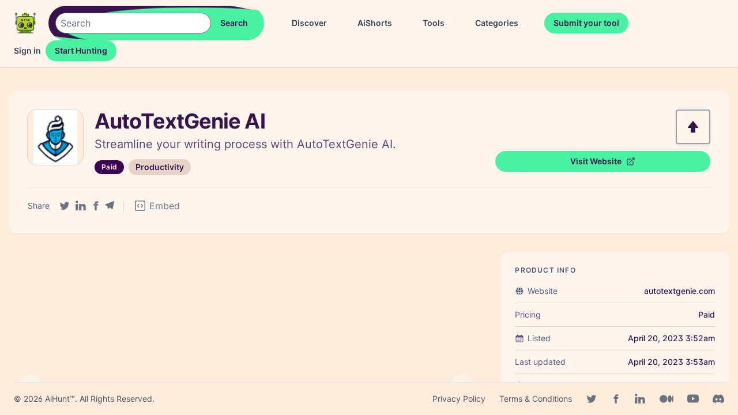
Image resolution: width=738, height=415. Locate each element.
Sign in (27, 50)
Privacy (458, 398)
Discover (309, 23)
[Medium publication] (666, 399)
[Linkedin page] (640, 399)
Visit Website (596, 161)
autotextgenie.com (679, 291)
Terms (535, 398)
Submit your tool (586, 23)
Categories (496, 23)
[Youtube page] (693, 399)
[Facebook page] (615, 398)
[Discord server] (718, 399)
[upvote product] (693, 127)
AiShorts (374, 23)
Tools (434, 23)
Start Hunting (81, 50)
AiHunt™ (60, 398)
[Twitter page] (591, 399)
